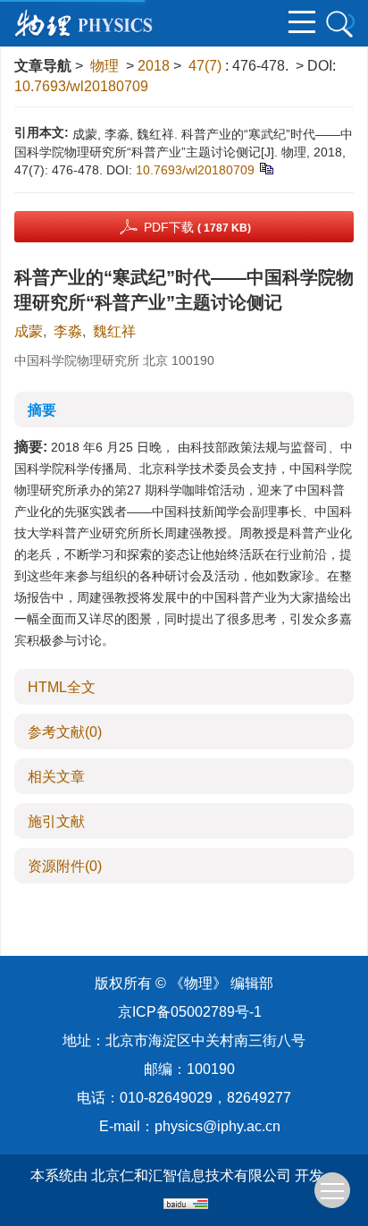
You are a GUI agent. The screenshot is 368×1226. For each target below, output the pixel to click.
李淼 (68, 331)
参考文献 (65, 732)
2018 (154, 65)
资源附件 (65, 866)
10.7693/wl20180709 (81, 86)
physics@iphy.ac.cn (217, 1126)
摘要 (42, 410)
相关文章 (56, 776)
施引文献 (56, 821)
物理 (104, 65)
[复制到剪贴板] (266, 167)
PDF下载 (197, 227)
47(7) (206, 65)
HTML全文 (62, 687)
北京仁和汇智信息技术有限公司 (191, 1175)
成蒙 (28, 331)
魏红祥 (114, 331)
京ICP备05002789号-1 (190, 1011)
